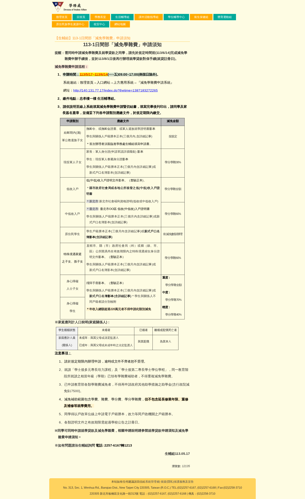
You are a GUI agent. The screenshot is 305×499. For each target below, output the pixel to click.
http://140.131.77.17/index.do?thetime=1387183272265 (115, 90)
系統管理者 (152, 481)
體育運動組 (225, 16)
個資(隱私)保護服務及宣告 (177, 481)
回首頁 (81, 16)
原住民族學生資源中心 (70, 24)
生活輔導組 (122, 16)
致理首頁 (61, 16)
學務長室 (100, 16)
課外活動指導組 (149, 16)
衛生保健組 (201, 16)
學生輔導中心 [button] (176, 16)
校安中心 (99, 24)
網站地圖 (120, 24)
